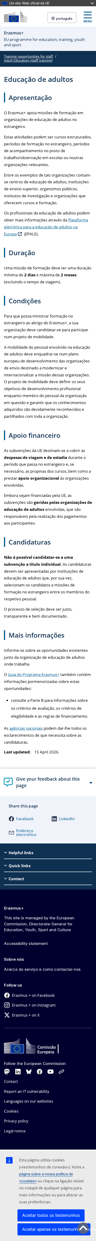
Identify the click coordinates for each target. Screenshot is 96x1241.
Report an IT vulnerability (26, 1091)
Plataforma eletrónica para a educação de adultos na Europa (46, 227)
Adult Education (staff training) (28, 60)
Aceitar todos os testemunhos (51, 1215)
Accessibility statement (26, 943)
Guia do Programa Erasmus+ (33, 674)
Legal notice (15, 1131)
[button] (25, 819)
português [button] (64, 18)
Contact (11, 1081)
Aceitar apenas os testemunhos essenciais (56, 1229)
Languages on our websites (28, 1101)
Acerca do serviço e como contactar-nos (42, 969)
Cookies (11, 1111)
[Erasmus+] (15, 16)
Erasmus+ (14, 908)
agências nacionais (26, 728)
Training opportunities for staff (28, 56)
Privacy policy (16, 1121)
